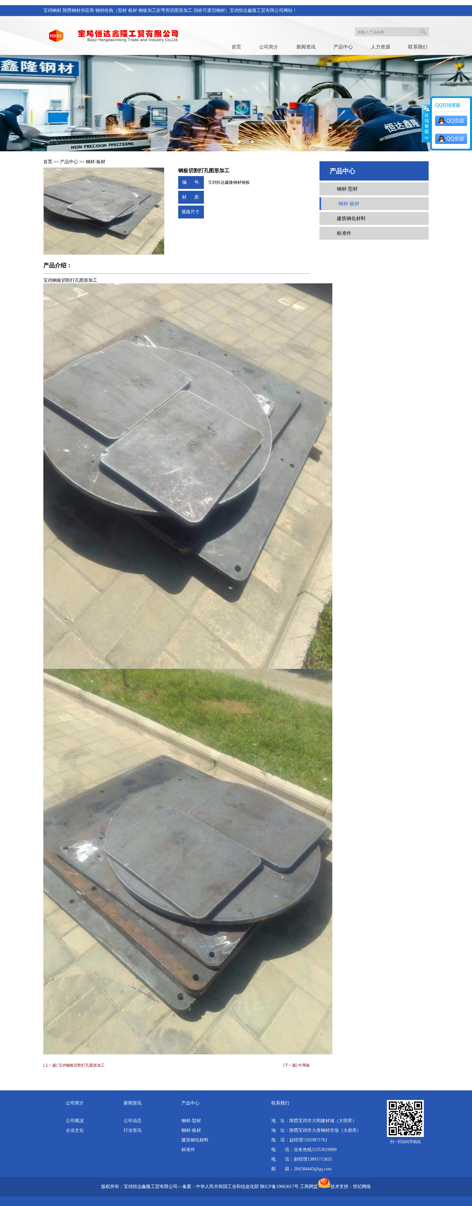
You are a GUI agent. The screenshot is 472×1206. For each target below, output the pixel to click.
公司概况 (75, 1120)
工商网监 (309, 1186)
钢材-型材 (347, 188)
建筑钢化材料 (351, 218)
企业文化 (75, 1130)
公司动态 (133, 1120)
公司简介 (268, 46)
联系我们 (417, 46)
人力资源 (380, 46)
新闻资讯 (306, 46)
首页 (236, 46)
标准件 (344, 233)
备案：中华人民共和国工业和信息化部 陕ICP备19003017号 (240, 1186)
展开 (426, 124)
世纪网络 (362, 1186)
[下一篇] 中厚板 (296, 1065)
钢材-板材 (95, 161)
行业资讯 (133, 1130)
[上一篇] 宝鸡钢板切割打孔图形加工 (74, 1065)
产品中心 (343, 46)
